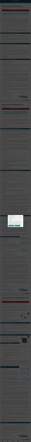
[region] (15, 221)
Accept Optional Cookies (11, 225)
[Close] (22, 215)
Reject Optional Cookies (17, 225)
